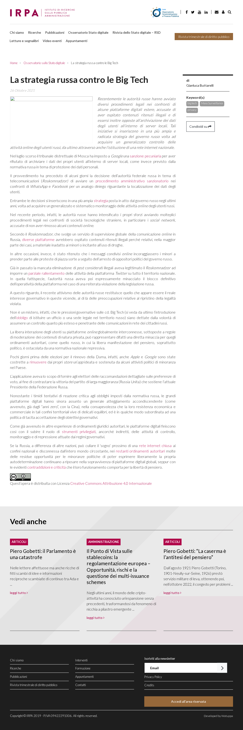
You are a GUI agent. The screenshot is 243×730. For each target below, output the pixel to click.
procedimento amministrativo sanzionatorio (132, 181)
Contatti (80, 685)
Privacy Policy (153, 677)
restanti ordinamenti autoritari (140, 451)
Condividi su (198, 126)
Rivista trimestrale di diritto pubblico (203, 37)
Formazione (82, 668)
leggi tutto (18, 593)
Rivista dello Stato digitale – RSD (136, 32)
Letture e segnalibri (24, 41)
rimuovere (38, 362)
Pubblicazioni (54, 32)
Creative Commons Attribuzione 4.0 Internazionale (111, 483)
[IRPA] (44, 13)
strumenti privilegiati (79, 431)
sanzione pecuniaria (145, 156)
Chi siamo (17, 32)
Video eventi (52, 41)
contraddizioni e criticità (46, 467)
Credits (149, 685)
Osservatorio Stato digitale (88, 32)
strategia (101, 200)
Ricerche (34, 32)
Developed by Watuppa (218, 716)
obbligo (22, 317)
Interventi (81, 660)
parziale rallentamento (46, 273)
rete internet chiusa (155, 445)
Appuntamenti (76, 41)
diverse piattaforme (38, 239)
